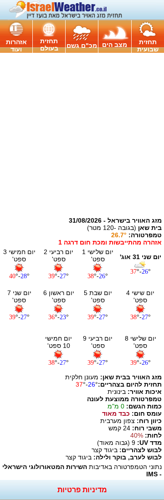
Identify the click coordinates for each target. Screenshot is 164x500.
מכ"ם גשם (82, 45)
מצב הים (114, 44)
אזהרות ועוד (16, 45)
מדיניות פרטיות (82, 490)
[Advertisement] (82, 135)
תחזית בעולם (49, 44)
